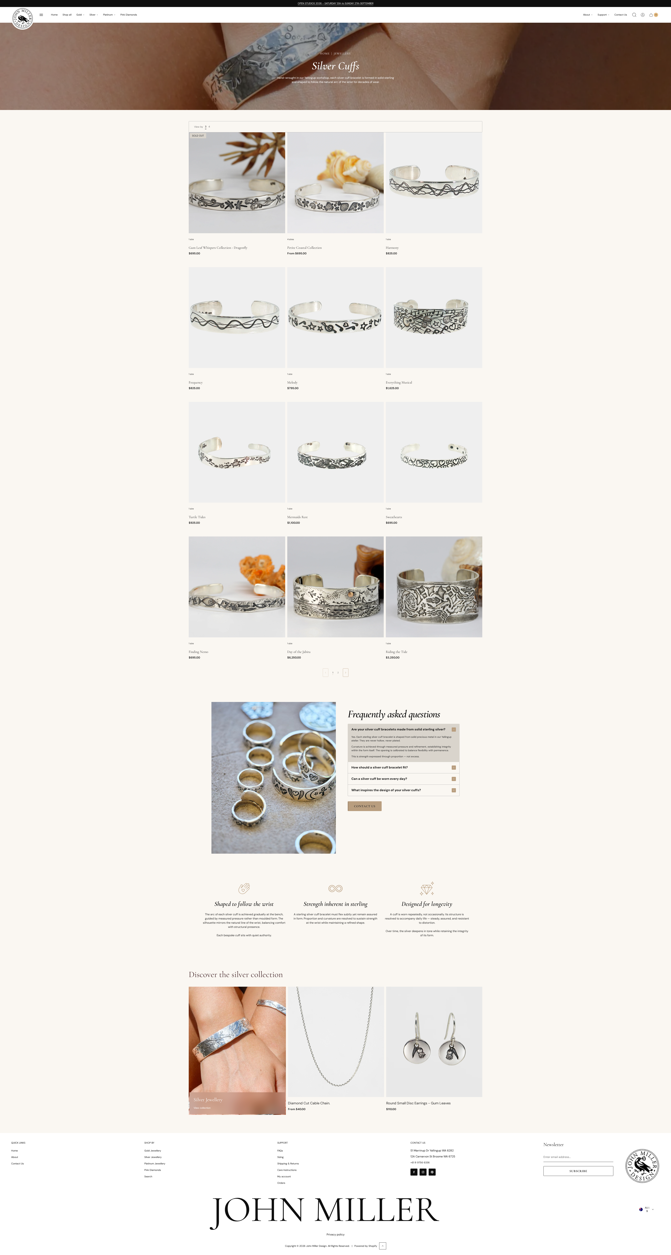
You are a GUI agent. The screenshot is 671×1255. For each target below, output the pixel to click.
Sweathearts (394, 517)
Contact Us (620, 14)
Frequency (196, 382)
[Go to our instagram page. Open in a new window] (423, 1172)
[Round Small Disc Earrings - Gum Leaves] (434, 1042)
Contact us (364, 806)
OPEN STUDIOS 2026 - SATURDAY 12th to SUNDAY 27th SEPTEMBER (335, 3)
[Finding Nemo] (237, 586)
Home (54, 14)
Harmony (392, 248)
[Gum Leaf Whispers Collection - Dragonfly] (237, 182)
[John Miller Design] (22, 18)
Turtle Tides (197, 517)
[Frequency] (237, 317)
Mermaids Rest (297, 517)
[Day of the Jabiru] (335, 586)
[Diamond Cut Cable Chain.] (336, 1042)
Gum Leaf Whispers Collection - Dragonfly (218, 248)
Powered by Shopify (365, 1245)
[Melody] (335, 317)
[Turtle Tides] (237, 452)
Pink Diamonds (128, 14)
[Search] (634, 15)
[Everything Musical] (434, 317)
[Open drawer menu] (41, 15)
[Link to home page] (642, 1166)
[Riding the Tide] (434, 586)
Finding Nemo (198, 652)
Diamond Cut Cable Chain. (309, 1103)
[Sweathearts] (434, 452)
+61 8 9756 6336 (420, 1162)
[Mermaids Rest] (335, 452)
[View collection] (237, 1051)
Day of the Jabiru (299, 652)
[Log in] (643, 15)
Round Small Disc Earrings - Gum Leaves (418, 1103)
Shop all (67, 14)
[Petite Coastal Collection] (335, 182)
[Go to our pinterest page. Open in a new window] (432, 1172)
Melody (292, 382)
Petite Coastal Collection (304, 248)
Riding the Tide (396, 652)
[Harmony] (434, 182)
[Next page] (345, 672)
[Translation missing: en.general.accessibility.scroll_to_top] (382, 1245)
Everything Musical (399, 382)
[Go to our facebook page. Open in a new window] (413, 1172)
